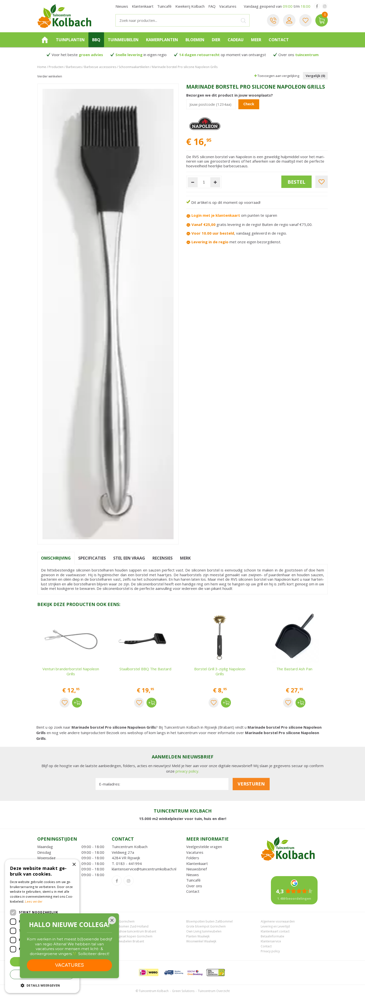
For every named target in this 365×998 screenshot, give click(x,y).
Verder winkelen (49, 76)
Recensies (162, 558)
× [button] (74, 864)
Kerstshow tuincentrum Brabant (134, 931)
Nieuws (192, 874)
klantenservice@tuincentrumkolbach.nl (144, 868)
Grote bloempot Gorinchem (206, 926)
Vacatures (194, 852)
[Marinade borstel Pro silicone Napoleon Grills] (108, 314)
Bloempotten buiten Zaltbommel (209, 921)
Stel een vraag (129, 558)
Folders (192, 857)
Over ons (194, 885)
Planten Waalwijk (198, 936)
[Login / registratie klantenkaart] (289, 20)
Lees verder (33, 901)
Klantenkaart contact (275, 931)
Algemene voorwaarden (278, 921)
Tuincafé (193, 880)
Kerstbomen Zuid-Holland (130, 926)
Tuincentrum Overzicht (214, 991)
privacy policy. (187, 771)
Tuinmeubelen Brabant (128, 941)
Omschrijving (56, 558)
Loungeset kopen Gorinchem (132, 936)
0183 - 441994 (129, 863)
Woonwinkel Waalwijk (201, 941)
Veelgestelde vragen (204, 846)
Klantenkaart (197, 863)
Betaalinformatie (272, 936)
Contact (192, 891)
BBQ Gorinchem (123, 921)
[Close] (112, 920)
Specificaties (92, 558)
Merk (185, 558)
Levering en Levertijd (275, 926)
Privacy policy (270, 951)
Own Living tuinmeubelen (203, 931)
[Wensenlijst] (305, 20)
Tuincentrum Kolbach (129, 846)
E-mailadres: (109, 784)
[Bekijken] (321, 20)
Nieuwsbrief (196, 868)
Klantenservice (271, 941)
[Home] (44, 39)
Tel (273, 20)
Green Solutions (183, 991)
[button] (42, 985)
